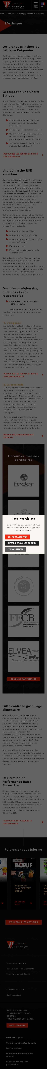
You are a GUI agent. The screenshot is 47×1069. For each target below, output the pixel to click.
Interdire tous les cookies (22, 543)
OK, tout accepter (17, 537)
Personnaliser (15, 549)
